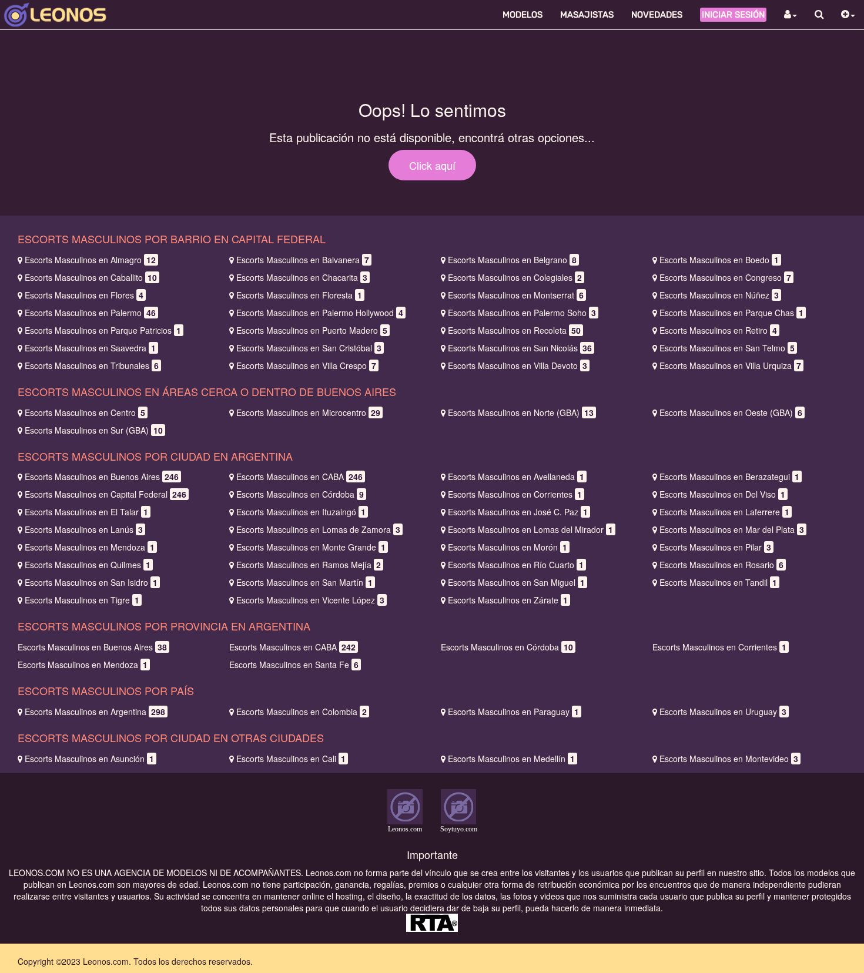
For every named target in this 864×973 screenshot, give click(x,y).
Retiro (718, 330)
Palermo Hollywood (319, 312)
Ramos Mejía (308, 565)
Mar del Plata (731, 529)
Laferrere (724, 512)
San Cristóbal (308, 348)
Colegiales (515, 277)
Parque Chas (731, 312)
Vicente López (310, 600)
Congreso (725, 277)
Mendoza (90, 547)
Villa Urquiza (730, 365)
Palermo (90, 312)
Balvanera (302, 260)
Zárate (508, 600)
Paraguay (513, 711)
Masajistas (587, 14)
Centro (85, 412)
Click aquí (432, 165)
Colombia (301, 711)
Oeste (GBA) (730, 412)
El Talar (86, 512)
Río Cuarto (516, 565)
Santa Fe (294, 664)
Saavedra (90, 348)
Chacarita (301, 277)
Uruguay (722, 711)
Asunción (89, 758)
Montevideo (728, 758)
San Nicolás (520, 348)
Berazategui (729, 476)
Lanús (84, 529)
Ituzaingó (301, 512)
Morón (507, 547)
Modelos (522, 14)
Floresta (299, 295)
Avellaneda (516, 476)
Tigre (82, 600)
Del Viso (722, 494)
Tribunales (92, 365)
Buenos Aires (102, 476)
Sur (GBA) (94, 430)
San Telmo (727, 348)
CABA (299, 476)
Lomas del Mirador (530, 529)
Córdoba (300, 494)
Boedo (719, 260)
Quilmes (87, 565)
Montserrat (516, 295)
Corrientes (515, 494)
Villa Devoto (517, 365)
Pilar (715, 547)
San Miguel (516, 582)
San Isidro (91, 582)
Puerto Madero (311, 330)
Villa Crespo (306, 365)
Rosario (721, 565)
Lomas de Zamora (318, 529)
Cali (291, 758)
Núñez (719, 295)
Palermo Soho (522, 312)
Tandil (718, 582)
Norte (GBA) (521, 412)
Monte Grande (311, 547)
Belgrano (512, 260)
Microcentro (308, 412)
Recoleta (514, 330)
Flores (84, 295)
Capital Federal (105, 494)
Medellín (511, 758)
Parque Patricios (103, 330)
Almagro (90, 260)
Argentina (95, 711)
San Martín (304, 582)
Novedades (656, 14)
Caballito (91, 277)
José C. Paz (518, 512)
